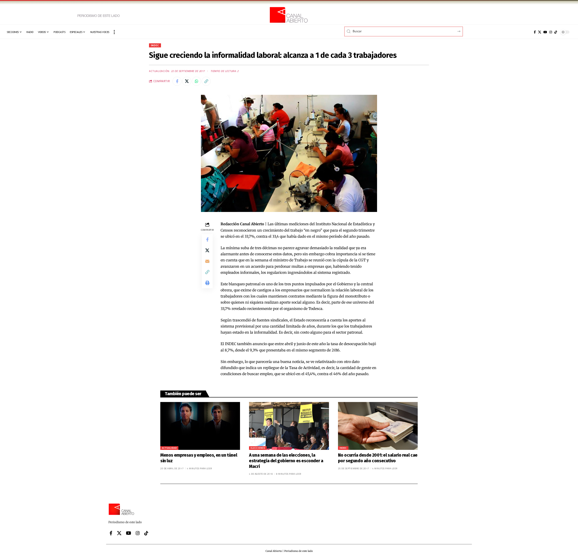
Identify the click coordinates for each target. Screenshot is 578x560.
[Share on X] (186, 81)
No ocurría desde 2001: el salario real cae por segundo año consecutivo (377, 458)
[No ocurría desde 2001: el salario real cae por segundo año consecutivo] (378, 426)
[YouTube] (545, 32)
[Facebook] (535, 32)
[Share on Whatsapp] (196, 81)
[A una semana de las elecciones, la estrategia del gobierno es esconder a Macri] (289, 426)
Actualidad (169, 447)
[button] (114, 32)
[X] (539, 32)
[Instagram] (550, 32)
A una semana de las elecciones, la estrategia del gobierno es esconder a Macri (286, 461)
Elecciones (258, 447)
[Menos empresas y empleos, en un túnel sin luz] (200, 426)
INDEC (155, 45)
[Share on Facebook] (177, 81)
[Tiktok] (555, 32)
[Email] (207, 261)
